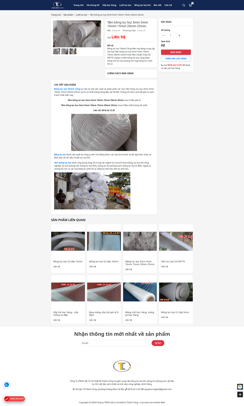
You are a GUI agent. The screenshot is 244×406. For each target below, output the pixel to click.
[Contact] (240, 387)
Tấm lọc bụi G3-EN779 (173, 261)
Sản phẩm (68, 14)
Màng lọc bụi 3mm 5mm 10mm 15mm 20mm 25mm (140, 263)
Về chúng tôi (93, 5)
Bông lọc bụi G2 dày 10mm (103, 261)
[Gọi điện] (6, 399)
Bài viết (157, 5)
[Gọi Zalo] (7, 385)
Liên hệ (168, 5)
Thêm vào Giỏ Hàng (176, 58)
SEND (158, 343)
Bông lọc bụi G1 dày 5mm (175, 312)
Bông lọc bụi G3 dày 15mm (67, 261)
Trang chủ (78, 5)
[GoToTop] (240, 394)
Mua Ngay (175, 52)
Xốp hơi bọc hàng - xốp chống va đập (65, 314)
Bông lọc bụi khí (142, 5)
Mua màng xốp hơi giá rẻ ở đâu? (103, 314)
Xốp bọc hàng (109, 5)
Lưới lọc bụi (125, 5)
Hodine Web (159, 402)
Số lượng (165, 30)
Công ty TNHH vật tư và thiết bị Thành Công (117, 402)
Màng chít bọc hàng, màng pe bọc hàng (139, 314)
